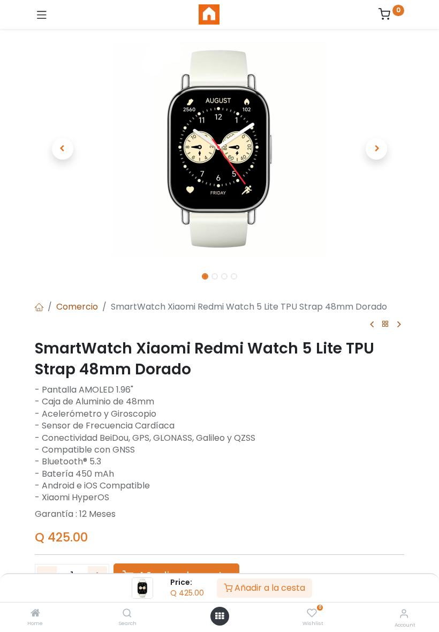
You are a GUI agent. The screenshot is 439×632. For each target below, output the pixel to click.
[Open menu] (219, 616)
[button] (62, 149)
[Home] (35, 613)
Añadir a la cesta (268, 588)
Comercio (77, 306)
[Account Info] (404, 613)
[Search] (127, 613)
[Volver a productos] (385, 324)
